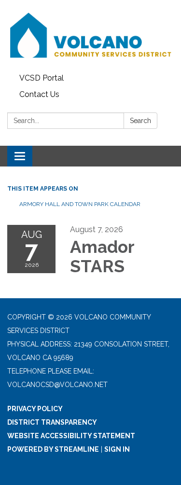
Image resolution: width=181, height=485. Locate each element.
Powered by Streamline (53, 449)
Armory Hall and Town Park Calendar (79, 204)
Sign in (117, 449)
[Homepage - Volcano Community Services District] (90, 35)
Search (140, 121)
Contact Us (39, 94)
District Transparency (52, 422)
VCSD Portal (41, 78)
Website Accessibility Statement (71, 436)
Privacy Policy (35, 409)
